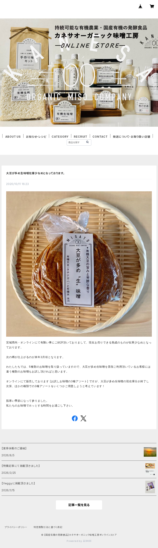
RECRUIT (80, 136)
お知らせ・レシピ (36, 136)
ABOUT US (13, 136)
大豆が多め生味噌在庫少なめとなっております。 (35, 173)
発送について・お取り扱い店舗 (131, 136)
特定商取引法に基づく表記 (48, 527)
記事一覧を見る (79, 505)
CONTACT (100, 136)
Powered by (75, 541)
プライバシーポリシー (16, 527)
